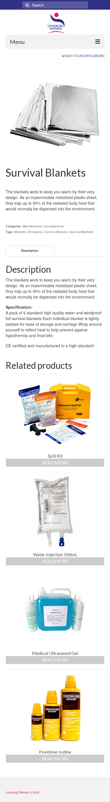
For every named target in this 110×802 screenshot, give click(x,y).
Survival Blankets (81, 231)
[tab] (30, 250)
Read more (55, 462)
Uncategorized (91, 56)
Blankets (20, 231)
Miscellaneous (32, 226)
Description (29, 250)
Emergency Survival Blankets (48, 231)
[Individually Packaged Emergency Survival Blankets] (55, 114)
